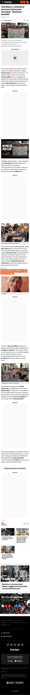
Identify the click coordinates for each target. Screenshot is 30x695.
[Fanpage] (15, 650)
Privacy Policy (18, 620)
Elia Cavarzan (8, 20)
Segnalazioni (10, 620)
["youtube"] (9, 606)
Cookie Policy (4, 622)
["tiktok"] (2, 606)
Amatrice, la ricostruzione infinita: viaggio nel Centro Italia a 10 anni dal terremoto (14, 586)
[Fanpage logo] (8, 2)
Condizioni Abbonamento (15, 622)
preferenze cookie (5, 624)
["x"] (13, 606)
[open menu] (1, 2)
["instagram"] (6, 606)
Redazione (24, 622)
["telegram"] (19, 606)
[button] (27, 20)
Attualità (3, 520)
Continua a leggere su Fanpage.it (15, 468)
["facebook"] (16, 606)
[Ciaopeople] (15, 691)
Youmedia (3, 620)
